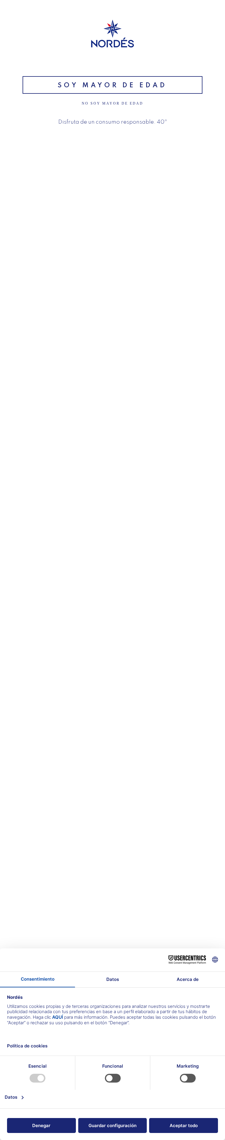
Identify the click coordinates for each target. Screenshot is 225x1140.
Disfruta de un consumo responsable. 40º (112, 122)
